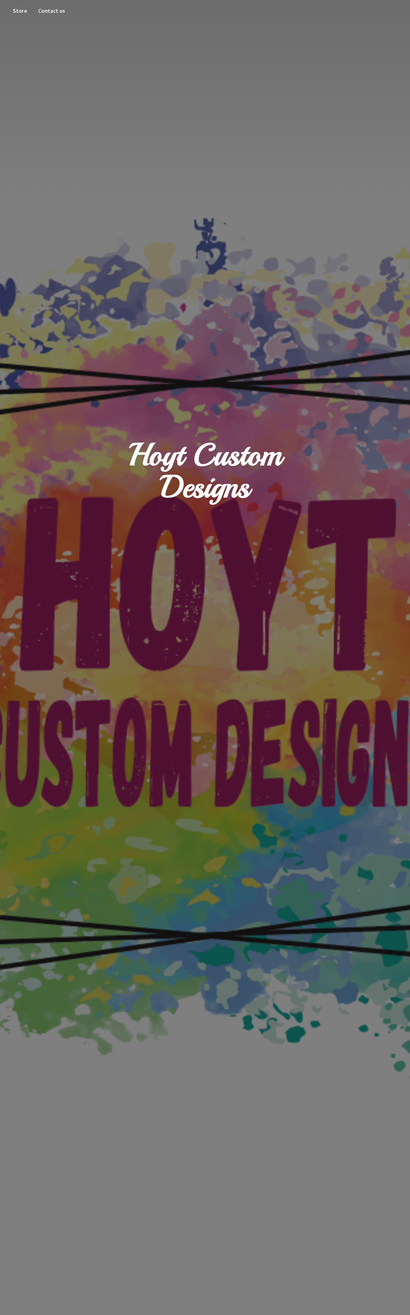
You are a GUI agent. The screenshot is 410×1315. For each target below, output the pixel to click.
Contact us (51, 11)
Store (20, 11)
